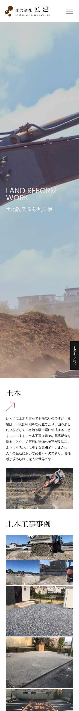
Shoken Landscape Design (32, 14)
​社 (33, 10)
